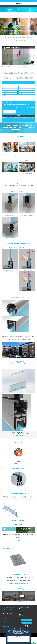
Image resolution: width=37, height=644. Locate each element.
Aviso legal (21, 633)
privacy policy (14, 102)
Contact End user (5, 627)
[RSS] (6, 614)
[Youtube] (7, 614)
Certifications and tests (6, 622)
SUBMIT (18, 115)
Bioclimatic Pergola (22, 613)
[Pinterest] (10, 614)
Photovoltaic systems (23, 615)
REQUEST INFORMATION (26, 622)
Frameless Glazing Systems (24, 607)
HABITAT (21, 608)
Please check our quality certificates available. (18, 583)
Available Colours (5, 625)
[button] (3, 26)
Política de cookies (16, 633)
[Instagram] (12, 614)
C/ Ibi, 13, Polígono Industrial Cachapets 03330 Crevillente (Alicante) (9, 608)
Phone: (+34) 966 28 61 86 (6, 610)
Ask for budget (19, 435)
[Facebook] (4, 614)
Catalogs (3, 621)
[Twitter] (3, 614)
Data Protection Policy (20, 108)
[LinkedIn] (9, 614)
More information (18, 540)
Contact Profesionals (5, 626)
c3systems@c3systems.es (6, 609)
